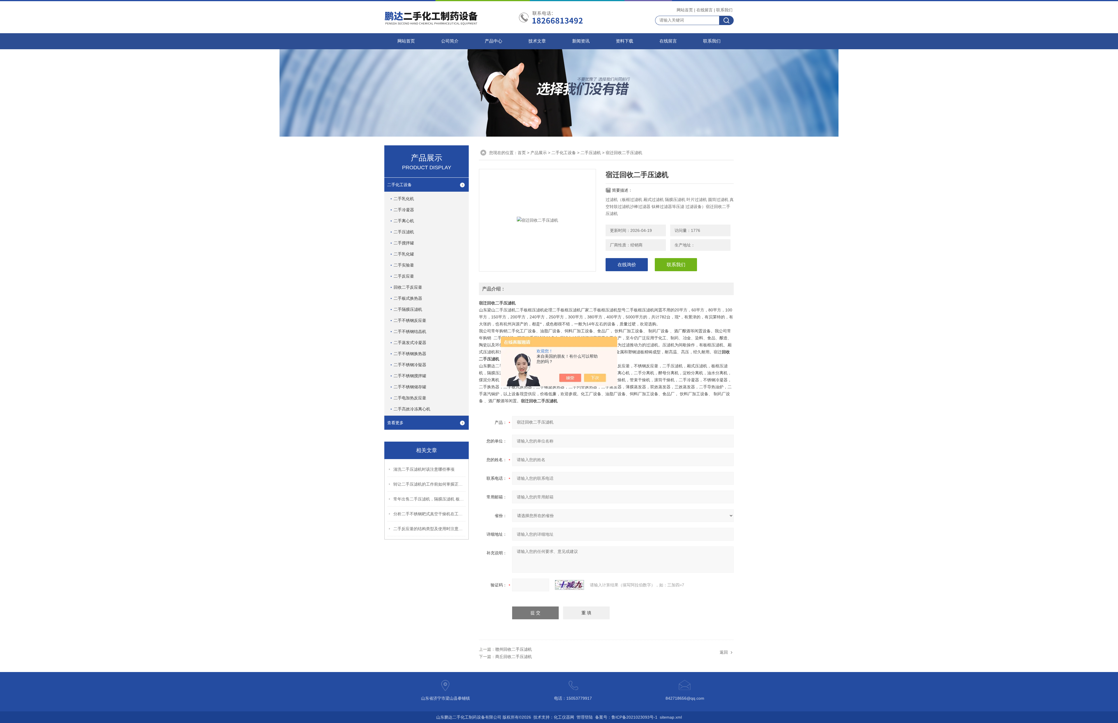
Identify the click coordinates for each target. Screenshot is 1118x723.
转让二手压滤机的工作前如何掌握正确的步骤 (429, 484)
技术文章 (537, 41)
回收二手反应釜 (408, 287)
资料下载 (624, 41)
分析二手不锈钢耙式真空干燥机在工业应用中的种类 (429, 514)
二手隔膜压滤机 (408, 309)
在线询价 (627, 264)
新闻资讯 (581, 41)
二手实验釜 (404, 265)
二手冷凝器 (404, 209)
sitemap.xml (671, 717)
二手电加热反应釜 (410, 398)
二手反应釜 (404, 276)
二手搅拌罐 (404, 243)
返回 (724, 652)
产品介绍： (493, 288)
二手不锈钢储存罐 (410, 387)
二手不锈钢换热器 (410, 353)
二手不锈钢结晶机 (410, 331)
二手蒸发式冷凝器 (410, 342)
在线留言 (704, 10)
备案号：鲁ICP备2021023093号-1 (626, 717)
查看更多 (395, 422)
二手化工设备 (399, 184)
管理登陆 (584, 717)
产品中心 (493, 41)
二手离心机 (404, 220)
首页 (522, 152)
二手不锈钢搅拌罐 (410, 375)
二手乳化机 (404, 198)
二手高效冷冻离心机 (412, 409)
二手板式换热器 (408, 298)
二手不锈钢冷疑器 (410, 364)
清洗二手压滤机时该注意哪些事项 (423, 469)
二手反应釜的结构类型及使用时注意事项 (429, 528)
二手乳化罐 (404, 254)
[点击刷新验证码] (569, 585)
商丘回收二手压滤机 (513, 656)
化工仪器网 (564, 717)
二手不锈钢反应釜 (410, 320)
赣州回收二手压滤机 (513, 649)
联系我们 (724, 10)
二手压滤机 (404, 232)
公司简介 (450, 41)
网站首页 (685, 10)
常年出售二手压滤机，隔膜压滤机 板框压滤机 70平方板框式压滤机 (429, 499)
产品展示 (538, 152)
